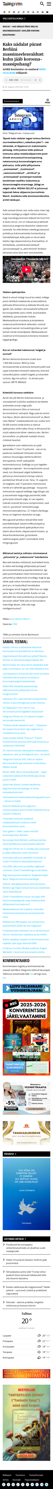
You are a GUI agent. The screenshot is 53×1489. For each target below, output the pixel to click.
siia (31, 973)
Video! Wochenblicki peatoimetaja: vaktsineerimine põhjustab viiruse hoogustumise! (20, 690)
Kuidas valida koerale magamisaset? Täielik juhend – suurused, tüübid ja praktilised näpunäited (28, 1290)
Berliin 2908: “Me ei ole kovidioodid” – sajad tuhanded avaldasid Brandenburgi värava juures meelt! (25, 775)
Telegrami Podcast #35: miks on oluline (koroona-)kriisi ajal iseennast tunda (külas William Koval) (24, 763)
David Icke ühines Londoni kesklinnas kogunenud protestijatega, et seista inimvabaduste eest (22, 788)
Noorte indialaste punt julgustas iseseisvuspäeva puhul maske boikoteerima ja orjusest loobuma (26, 809)
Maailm (6, 26)
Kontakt (17, 1479)
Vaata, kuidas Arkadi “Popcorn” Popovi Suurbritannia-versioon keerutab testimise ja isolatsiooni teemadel (26, 741)
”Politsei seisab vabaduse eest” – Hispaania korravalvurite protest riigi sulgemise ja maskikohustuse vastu (25, 729)
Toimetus (20, 1475)
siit (4, 977)
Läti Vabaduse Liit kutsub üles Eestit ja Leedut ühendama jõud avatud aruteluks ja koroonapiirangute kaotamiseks (26, 677)
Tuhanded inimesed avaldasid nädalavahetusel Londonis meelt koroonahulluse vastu (19, 822)
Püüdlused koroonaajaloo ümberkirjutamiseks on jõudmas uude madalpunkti (25, 1248)
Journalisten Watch (20, 618)
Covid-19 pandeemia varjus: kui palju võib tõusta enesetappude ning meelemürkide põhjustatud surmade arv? (24, 900)
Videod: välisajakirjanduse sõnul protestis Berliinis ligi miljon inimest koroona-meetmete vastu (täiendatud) (26, 887)
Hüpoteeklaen (32, 1479)
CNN (15, 624)
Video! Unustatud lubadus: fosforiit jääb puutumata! (26, 1261)
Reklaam (7, 1475)
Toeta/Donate (36, 1475)
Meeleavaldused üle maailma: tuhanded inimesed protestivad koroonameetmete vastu (23, 913)
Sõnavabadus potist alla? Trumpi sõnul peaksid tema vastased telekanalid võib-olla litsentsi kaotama (26, 1275)
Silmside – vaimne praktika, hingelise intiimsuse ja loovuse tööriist (24, 1304)
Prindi (47, 102)
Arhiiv (6, 1479)
